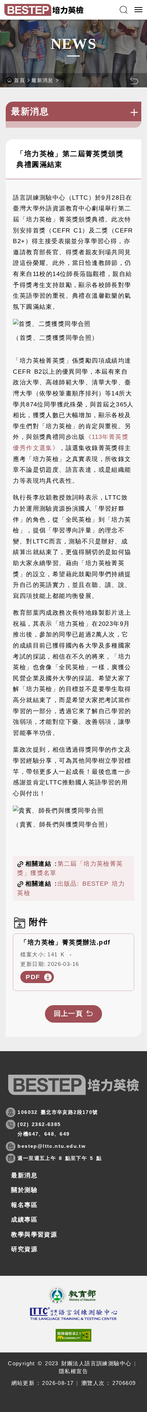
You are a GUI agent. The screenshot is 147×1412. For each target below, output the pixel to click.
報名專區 (24, 1205)
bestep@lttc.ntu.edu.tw (51, 1146)
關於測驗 (24, 1190)
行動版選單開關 (139, 10)
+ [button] (133, 112)
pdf (33, 977)
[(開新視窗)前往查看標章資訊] (73, 1335)
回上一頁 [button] (68, 1013)
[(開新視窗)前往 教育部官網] (73, 1295)
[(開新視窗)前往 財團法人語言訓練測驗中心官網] (73, 1313)
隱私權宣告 (73, 1371)
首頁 (19, 80)
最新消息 (42, 80)
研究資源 (24, 1249)
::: (8, 136)
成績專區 (24, 1219)
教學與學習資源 (34, 1234)
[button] (123, 10)
